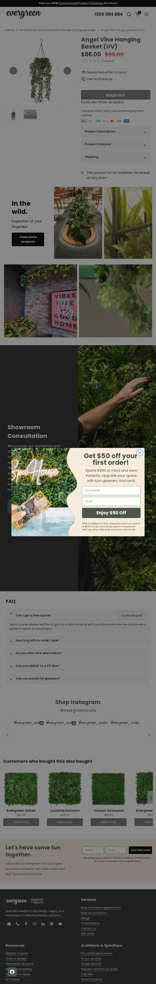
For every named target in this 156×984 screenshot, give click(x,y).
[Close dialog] (139, 452)
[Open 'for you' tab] (12, 971)
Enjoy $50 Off (111, 513)
